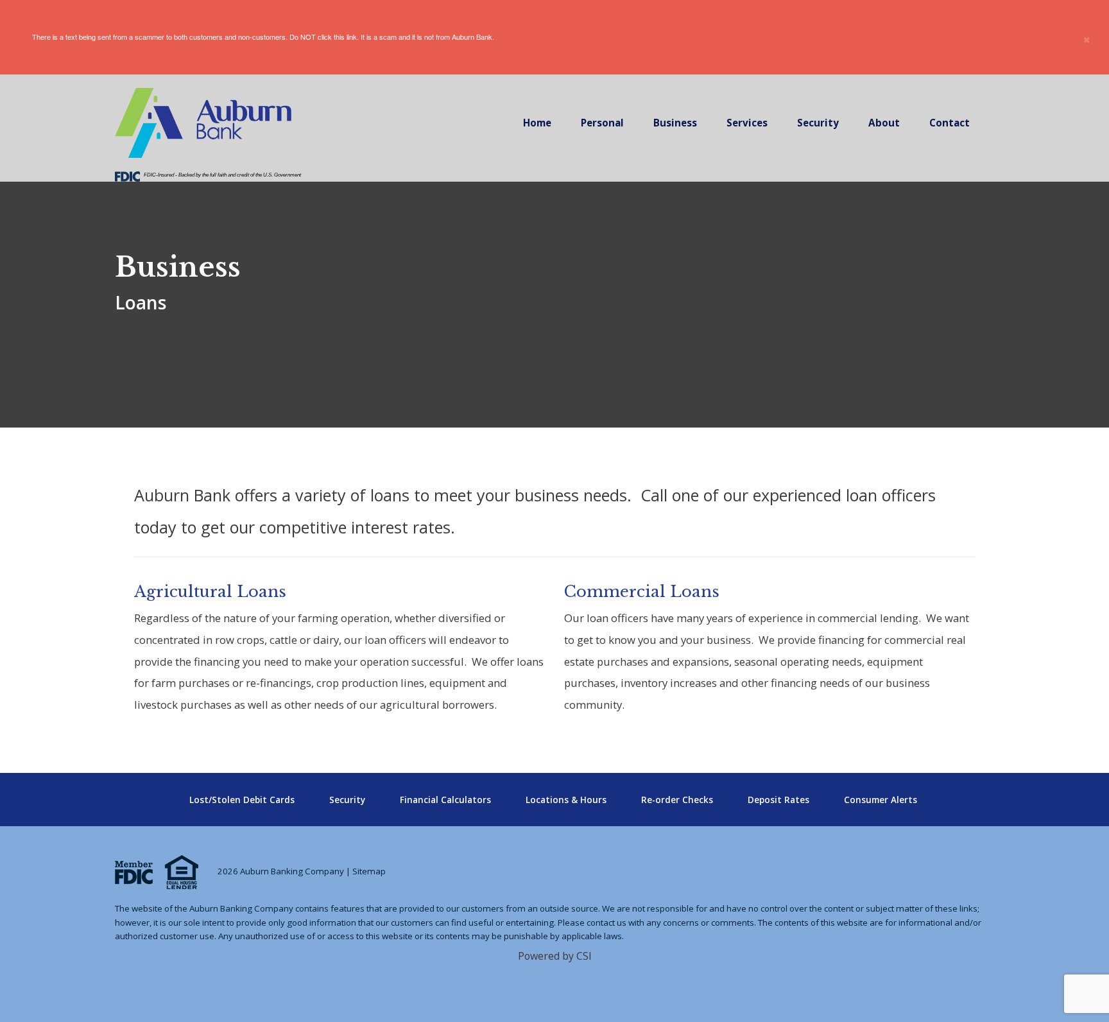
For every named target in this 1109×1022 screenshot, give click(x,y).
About (884, 122)
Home (537, 122)
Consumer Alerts (880, 800)
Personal (602, 122)
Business (675, 122)
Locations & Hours (566, 800)
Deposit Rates (778, 800)
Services (747, 122)
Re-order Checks (677, 800)
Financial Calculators (445, 800)
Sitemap (369, 871)
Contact (949, 122)
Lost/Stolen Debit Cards (242, 800)
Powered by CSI (555, 956)
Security (818, 122)
